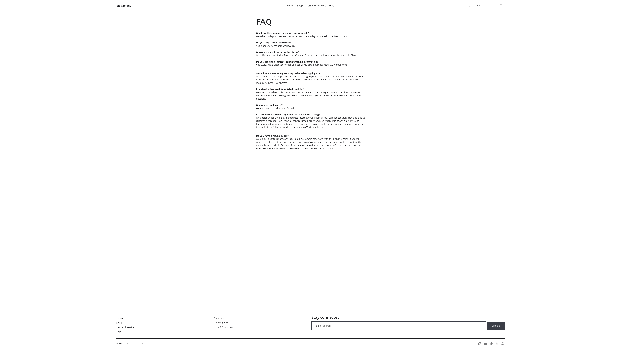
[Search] (487, 5)
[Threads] (503, 344)
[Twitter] (497, 344)
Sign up (496, 325)
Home (119, 318)
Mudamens (129, 343)
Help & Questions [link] (223, 326)
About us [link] (219, 318)
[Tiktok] (491, 344)
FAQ (118, 331)
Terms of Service (125, 327)
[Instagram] (480, 344)
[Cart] (501, 5)
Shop (119, 322)
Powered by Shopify (143, 343)
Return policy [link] (221, 322)
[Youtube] (485, 344)
